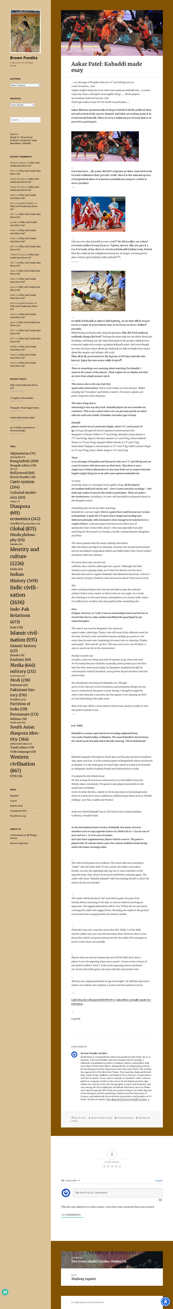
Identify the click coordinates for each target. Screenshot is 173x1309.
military (23, 671)
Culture (15, 501)
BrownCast (26, 137)
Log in (13, 800)
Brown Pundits (24, 57)
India (16, 569)
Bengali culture (23, 465)
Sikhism (18, 719)
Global (23, 529)
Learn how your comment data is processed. (129, 1207)
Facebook (25, 140)
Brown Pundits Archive (101, 1117)
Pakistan (19, 685)
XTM (16, 776)
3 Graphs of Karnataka (21, 398)
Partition (18, 699)
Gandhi (17, 523)
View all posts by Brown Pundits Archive (126, 1099)
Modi (20, 680)
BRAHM (27, 143)
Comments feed (18, 811)
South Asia (17, 722)
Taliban (27, 744)
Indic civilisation (24, 594)
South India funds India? (22, 417)
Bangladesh (24, 461)
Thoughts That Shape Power (24, 408)
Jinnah (17, 655)
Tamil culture (22, 747)
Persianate (24, 714)
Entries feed (16, 806)
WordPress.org (18, 816)
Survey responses (19, 843)
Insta (34, 140)
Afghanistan (22, 453)
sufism (16, 743)
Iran (16, 627)
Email (13, 137)
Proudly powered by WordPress (87, 1302)
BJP (14, 469)
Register (14, 795)
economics (25, 518)
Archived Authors (125, 1117)
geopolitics (32, 523)
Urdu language (23, 751)
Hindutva (16, 544)
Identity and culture (24, 556)
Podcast (14, 140)
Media (22, 665)
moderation (17, 676)
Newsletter (15, 143)
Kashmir (20, 660)
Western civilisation (22, 764)
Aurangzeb (17, 457)
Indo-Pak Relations (20, 615)
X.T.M (13, 346)
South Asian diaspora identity (25, 733)
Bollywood (22, 473)
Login (158, 1180)
